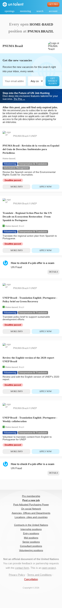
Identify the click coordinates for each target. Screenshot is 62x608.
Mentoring (25, 11)
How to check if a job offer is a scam (32, 263)
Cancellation (31, 579)
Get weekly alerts (52, 81)
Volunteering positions (31, 550)
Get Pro (53, 4)
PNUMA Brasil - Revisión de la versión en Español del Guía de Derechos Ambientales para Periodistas (31, 149)
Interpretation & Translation (33, 164)
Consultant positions (31, 546)
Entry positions (31, 533)
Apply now (45, 187)
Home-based (9, 158)
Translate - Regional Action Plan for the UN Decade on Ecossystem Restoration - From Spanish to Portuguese (27, 217)
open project (49, 567)
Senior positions (31, 542)
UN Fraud (16, 267)
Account (53, 11)
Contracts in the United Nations (31, 525)
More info (17, 187)
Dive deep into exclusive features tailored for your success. (30, 96)
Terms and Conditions (39, 574)
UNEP (33, 136)
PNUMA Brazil (21, 136)
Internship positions (31, 529)
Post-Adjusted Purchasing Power (31, 504)
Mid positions (31, 537)
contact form (22, 567)
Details (53, 272)
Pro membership (31, 496)
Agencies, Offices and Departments (31, 513)
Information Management (16, 168)
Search (40, 11)
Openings (9, 11)
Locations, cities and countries (31, 517)
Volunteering (10, 164)
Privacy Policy (17, 574)
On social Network (31, 508)
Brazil (21, 226)
